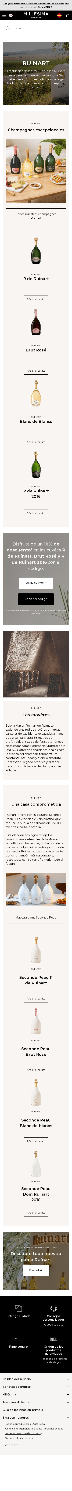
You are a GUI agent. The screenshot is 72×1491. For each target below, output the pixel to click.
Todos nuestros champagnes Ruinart (36, 216)
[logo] (36, 15)
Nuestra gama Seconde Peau (36, 917)
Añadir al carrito (36, 299)
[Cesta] (68, 15)
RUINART (36, 123)
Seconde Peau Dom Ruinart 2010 (36, 1194)
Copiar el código (36, 599)
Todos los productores (18, 1423)
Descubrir (36, 1270)
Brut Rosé (36, 350)
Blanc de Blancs (36, 421)
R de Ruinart (36, 278)
